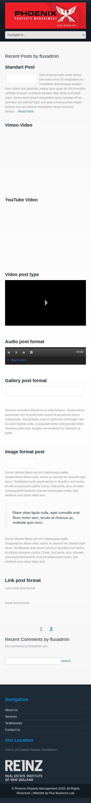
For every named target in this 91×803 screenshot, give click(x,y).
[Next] (24, 352)
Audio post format (24, 341)
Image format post (24, 451)
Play (45, 303)
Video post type (22, 274)
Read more (26, 111)
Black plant (19, 360)
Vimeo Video (18, 125)
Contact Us (12, 730)
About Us (11, 710)
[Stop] (31, 352)
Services (11, 716)
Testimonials (13, 723)
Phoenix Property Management (36, 788)
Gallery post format (26, 380)
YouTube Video (21, 199)
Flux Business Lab (61, 793)
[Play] (16, 352)
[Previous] (9, 352)
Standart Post (20, 67)
